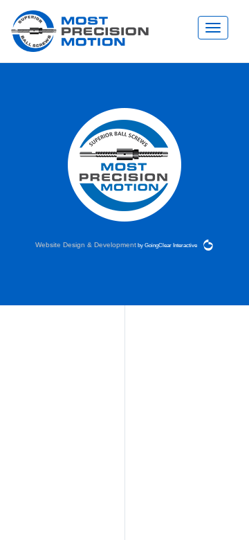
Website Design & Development (85, 245)
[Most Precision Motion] (79, 31)
